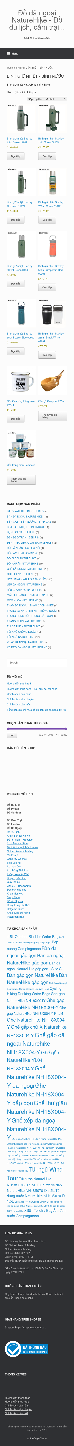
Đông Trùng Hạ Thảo (18, 905)
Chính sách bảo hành (19, 694)
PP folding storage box (17, 1151)
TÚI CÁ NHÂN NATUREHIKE (23, 626)
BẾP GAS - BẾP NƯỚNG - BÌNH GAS (29, 521)
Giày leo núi (14, 882)
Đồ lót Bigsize (15, 901)
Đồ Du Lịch (13, 832)
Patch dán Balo (15, 916)
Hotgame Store (15, 909)
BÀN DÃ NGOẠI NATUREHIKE (25, 516)
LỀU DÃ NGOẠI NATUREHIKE (24, 584)
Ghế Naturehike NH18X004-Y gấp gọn (36, 1094)
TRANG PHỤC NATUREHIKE (24, 621)
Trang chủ (12, 67)
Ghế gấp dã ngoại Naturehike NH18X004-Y (36, 1043)
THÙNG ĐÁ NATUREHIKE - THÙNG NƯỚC (32, 611)
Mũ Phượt (12, 855)
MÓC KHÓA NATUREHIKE (22, 600)
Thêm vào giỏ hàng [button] (49, 416)
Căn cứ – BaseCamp (19, 886)
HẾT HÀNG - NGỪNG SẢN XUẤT (26, 579)
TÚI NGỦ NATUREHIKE (21, 637)
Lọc (12, 735)
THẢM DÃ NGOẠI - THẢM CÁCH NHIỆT (30, 605)
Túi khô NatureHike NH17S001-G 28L (42, 1163)
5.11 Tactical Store (17, 843)
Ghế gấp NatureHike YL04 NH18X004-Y (33, 1060)
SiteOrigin (34, 1438)
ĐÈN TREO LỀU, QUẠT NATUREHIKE (29, 542)
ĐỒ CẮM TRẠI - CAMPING (22, 553)
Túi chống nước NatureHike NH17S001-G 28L (32, 1155)
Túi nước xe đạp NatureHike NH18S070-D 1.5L (34, 1187)
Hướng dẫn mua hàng (17, 1401)
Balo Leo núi (14, 862)
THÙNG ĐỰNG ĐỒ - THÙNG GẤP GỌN (30, 616)
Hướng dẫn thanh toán (19, 683)
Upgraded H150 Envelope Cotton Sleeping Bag (37, 1201)
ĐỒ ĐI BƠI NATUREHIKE (22, 558)
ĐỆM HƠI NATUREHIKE (21, 532)
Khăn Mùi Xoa (15, 893)
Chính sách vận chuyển (20, 699)
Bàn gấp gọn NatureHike (32, 974)
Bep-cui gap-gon (43, 942)
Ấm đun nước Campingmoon (36, 1213)
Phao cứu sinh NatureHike (53, 1147)
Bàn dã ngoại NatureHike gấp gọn (36, 959)
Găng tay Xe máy (17, 859)
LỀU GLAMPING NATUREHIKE (25, 590)
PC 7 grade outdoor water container (45, 1143)
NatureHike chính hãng (20, 851)
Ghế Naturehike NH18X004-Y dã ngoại (36, 1076)
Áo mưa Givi (14, 866)
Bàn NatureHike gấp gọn (37, 978)
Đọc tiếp (15, 156)
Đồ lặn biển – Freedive (20, 839)
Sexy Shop (13, 897)
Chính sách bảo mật (18, 704)
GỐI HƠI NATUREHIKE (20, 574)
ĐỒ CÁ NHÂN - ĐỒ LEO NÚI (23, 548)
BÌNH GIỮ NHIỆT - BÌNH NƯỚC (25, 527)
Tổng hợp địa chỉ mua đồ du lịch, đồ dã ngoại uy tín (36, 710)
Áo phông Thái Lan (17, 870)
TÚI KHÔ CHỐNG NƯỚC (21, 631)
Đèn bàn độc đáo (16, 889)
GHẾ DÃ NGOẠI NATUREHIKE (25, 569)
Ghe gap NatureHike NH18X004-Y (35, 1003)
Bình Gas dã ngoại (58, 983)
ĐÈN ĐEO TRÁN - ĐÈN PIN (23, 537)
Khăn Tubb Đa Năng (18, 912)
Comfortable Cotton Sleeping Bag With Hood (28, 988)
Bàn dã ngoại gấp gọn (31, 952)
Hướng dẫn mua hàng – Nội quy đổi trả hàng (32, 689)
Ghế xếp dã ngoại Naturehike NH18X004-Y (36, 1129)
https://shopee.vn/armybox (30, 1327)
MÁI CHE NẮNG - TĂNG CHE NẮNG (28, 595)
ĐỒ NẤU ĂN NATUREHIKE (22, 563)
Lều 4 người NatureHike (46, 1138)
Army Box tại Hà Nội (18, 835)
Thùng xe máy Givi (18, 874)
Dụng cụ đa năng (16, 878)
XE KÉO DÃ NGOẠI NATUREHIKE (27, 647)
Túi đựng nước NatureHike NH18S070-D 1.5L (36, 1196)
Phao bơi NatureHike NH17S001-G (23, 1147)
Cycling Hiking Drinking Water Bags (34, 991)
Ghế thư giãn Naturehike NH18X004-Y (37, 1111)
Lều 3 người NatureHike (23, 1138)
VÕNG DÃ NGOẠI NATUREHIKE (26, 642)
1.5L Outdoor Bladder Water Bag (32, 936)
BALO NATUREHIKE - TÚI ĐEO (25, 511)
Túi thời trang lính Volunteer (22, 847)
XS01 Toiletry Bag (38, 1210)
